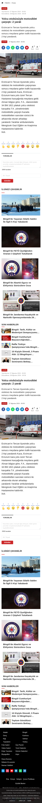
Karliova (26, 735)
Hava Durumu (7, 759)
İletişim (19, 779)
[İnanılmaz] (33, 143)
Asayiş (14, 3)
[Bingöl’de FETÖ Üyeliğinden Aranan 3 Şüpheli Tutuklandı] (21, 236)
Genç (5, 735)
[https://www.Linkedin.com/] (16, 770)
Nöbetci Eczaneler (8, 762)
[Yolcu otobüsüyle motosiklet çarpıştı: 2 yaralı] (21, 65)
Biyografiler (6, 754)
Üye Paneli (19, 745)
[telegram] (17, 47)
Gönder (7, 181)
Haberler (7, 3)
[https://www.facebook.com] (11, 770)
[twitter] (8, 47)
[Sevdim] (13, 143)
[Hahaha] (28, 143)
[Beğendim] (3, 143)
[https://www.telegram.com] (24, 770)
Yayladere (6, 742)
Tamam (29, 800)
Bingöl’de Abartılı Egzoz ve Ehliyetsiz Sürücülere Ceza (17, 284)
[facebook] (3, 47)
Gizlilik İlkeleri (20, 783)
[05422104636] (20, 770)
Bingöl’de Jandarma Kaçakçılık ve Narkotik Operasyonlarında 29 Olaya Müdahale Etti (20, 316)
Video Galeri (6, 748)
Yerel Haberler (20, 748)
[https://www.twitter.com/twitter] (3, 770)
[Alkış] (8, 143)
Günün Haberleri (21, 751)
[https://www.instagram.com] (7, 770)
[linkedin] (22, 47)
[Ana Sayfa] (2, 3)
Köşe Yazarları (7, 751)
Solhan (25, 739)
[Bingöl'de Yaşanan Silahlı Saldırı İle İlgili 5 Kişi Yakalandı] (21, 205)
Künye (12, 779)
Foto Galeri (6, 745)
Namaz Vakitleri (7, 765)
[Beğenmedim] (18, 143)
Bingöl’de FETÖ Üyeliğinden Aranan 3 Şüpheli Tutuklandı (17, 252)
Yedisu (25, 742)
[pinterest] (27, 47)
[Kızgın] (23, 143)
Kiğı (4, 739)
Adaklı (5, 732)
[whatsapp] (13, 47)
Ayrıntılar (22, 800)
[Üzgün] (37, 143)
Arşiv (17, 754)
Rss (7, 779)
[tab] (7, 156)
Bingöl (25, 732)
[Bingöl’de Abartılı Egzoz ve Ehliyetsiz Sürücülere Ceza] (21, 268)
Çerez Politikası (28, 779)
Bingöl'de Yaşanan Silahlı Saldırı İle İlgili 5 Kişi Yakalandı (20, 220)
